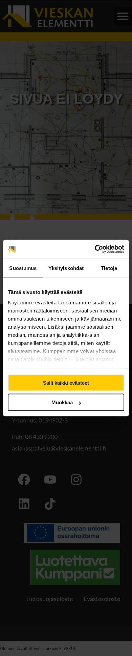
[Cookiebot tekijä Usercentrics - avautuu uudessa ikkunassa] (95, 249)
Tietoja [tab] (109, 268)
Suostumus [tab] (23, 268)
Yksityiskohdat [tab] (66, 268)
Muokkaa (62, 402)
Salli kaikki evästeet (66, 382)
